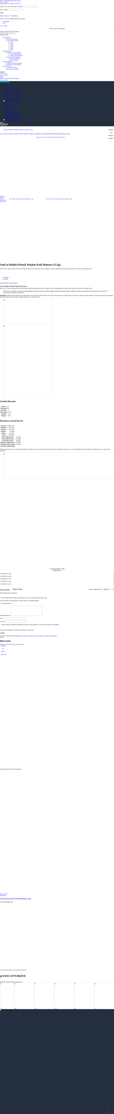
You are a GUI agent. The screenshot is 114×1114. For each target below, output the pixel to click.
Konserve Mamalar (15, 58)
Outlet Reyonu (7, 66)
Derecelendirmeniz (6, 603)
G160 (11, 42)
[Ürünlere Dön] (36, 198)
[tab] (6, 277)
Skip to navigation (5, 0)
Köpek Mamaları (7, 61)
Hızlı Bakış (3, 895)
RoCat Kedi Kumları (12, 39)
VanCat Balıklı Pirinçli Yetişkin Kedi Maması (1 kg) (21, 199)
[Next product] (38, 136)
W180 (11, 45)
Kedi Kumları (7, 37)
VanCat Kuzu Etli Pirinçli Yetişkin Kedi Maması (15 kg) (58, 199)
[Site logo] (5, 31)
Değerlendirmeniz (5, 615)
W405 (11, 48)
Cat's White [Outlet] (12, 67)
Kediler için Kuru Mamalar (14, 52)
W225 (11, 46)
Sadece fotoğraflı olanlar (95, 589)
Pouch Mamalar (14, 60)
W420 (11, 49)
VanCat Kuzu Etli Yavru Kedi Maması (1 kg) (15, 899)
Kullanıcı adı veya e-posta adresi (11, 6)
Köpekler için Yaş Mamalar (14, 64)
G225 (11, 43)
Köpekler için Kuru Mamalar (14, 63)
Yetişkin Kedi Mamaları (16, 55)
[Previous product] (1, 195)
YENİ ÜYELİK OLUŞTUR (12, 3)
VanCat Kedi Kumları (12, 40)
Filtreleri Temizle (17, 589)
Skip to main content (15, 0)
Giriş (2, 12)
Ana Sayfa (3, 134)
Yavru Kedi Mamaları (15, 54)
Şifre (3, 9)
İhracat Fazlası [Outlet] (13, 69)
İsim (1, 618)
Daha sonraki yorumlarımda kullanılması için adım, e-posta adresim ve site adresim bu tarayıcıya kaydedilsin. (30, 624)
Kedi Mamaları (7, 51)
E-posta (2, 621)
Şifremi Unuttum (4, 16)
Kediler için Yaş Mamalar (13, 57)
